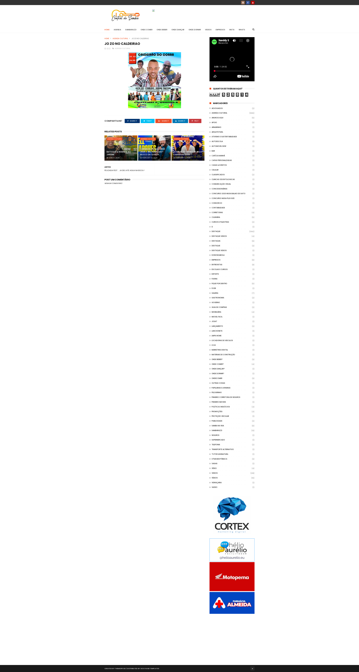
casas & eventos (219, 165)
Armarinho (216, 127)
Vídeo (214, 468)
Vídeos (215, 478)
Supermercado (218, 440)
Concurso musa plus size (223, 198)
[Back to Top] (252, 668)
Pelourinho (217, 392)
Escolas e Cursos (220, 269)
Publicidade (217, 421)
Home (107, 29)
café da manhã (218, 155)
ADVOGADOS (217, 108)
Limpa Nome (216, 335)
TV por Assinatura (220, 454)
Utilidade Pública (219, 459)
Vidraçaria (217, 482)
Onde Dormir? (218, 373)
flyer (214, 288)
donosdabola (218, 255)
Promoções (217, 411)
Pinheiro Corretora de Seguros (226, 397)
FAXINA (214, 279)
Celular (215, 170)
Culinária (216, 217)
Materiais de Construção (223, 354)
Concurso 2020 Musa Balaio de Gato (228, 193)
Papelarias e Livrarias (221, 388)
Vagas (214, 463)
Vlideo (214, 487)
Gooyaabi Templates (150, 668)
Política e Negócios (221, 407)
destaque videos (219, 236)
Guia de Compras (219, 307)
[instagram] (243, 2)
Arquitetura (217, 132)
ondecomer (217, 378)
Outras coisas (218, 383)
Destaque (216, 231)
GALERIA (215, 293)
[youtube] (253, 2)
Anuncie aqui (217, 117)
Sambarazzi (130, 29)
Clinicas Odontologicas (223, 179)
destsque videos (219, 250)
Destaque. (216, 241)
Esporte (215, 274)
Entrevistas (217, 264)
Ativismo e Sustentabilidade (224, 136)
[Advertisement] (232, 636)
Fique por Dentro (219, 283)
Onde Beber (162, 29)
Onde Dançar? (218, 369)
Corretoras (217, 212)
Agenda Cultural (120, 38)
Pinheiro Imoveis (219, 402)
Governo (216, 302)
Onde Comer (146, 29)
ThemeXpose (120, 668)
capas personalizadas (222, 160)
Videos (208, 29)
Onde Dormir (195, 29)
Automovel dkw (219, 146)
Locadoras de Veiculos (222, 340)
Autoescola (217, 141)
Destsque (216, 245)
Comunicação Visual (221, 184)
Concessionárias (219, 189)
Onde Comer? (218, 364)
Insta (231, 29)
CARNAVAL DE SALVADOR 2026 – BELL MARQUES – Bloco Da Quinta (152, 152)
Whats (242, 29)
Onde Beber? (217, 359)
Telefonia (216, 444)
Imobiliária (216, 312)
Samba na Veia (218, 425)
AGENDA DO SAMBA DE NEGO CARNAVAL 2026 (188, 153)
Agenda (117, 29)
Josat (214, 321)
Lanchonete (217, 331)
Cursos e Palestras (220, 222)
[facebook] (248, 2)
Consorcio (217, 203)
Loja (214, 345)
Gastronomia (218, 297)
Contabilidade (218, 207)
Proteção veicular (220, 416)
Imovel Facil (217, 317)
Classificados (218, 174)
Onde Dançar (178, 29)
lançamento (217, 326)
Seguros (215, 435)
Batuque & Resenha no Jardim (119, 153)
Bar (213, 151)
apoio (214, 122)
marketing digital (220, 350)
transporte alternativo (223, 449)
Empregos (220, 29)
